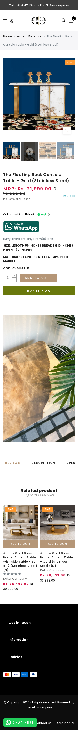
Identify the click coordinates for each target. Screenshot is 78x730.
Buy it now (39, 290)
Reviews (12, 463)
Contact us (43, 723)
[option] (39, 94)
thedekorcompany (39, 707)
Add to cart (21, 544)
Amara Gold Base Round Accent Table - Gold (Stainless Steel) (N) (56, 559)
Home (7, 36)
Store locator (65, 723)
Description (43, 463)
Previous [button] (10, 102)
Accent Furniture (29, 36)
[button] (12, 574)
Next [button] (62, 102)
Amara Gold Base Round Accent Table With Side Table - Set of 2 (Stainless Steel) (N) (20, 561)
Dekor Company (15, 579)
